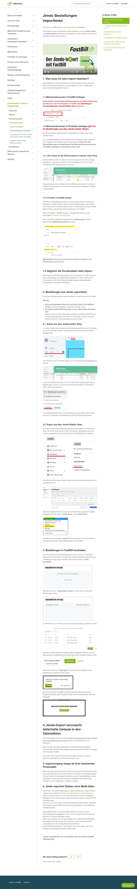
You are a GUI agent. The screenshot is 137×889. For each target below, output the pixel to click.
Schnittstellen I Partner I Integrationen (18, 104)
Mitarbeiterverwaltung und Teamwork (19, 32)
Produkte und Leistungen (61, 215)
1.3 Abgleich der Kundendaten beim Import (115, 27)
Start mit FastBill (15, 15)
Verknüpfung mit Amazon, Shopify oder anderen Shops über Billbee (21, 135)
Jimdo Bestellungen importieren (20, 130)
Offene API (13, 110)
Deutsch (27, 882)
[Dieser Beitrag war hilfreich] (71, 857)
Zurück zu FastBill (112, 3)
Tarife (10, 98)
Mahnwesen (13, 51)
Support (11, 159)
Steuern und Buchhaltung (19, 75)
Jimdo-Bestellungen (69, 27)
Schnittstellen (14, 147)
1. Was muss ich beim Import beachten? (113, 21)
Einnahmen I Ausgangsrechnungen (17, 40)
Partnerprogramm (15, 119)
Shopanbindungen (16, 123)
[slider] (59, 72)
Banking (11, 80)
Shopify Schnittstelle (16, 127)
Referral (12, 114)
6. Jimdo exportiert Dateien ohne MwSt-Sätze (114, 48)
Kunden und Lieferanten (18, 62)
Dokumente (12, 46)
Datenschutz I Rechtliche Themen (18, 152)
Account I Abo (14, 20)
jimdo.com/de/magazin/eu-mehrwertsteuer (77, 793)
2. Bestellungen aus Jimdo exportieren (112, 33)
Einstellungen (13, 25)
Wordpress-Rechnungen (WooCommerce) (18, 141)
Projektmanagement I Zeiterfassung (17, 91)
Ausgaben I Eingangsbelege (14, 68)
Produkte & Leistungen (17, 57)
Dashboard (80, 554)
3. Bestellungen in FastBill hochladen (115, 38)
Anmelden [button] (124, 3)
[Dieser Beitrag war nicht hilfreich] (78, 857)
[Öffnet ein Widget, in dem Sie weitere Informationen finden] (128, 885)
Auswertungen (14, 85)
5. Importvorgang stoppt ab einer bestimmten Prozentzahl (114, 42)
